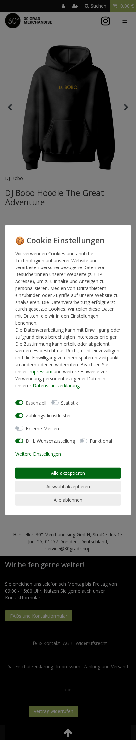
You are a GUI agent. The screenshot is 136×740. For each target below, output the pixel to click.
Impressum (40, 371)
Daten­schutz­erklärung (56, 385)
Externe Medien (42, 428)
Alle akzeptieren (68, 473)
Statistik (69, 402)
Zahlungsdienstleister (48, 415)
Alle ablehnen (68, 500)
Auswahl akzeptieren (68, 486)
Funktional (101, 441)
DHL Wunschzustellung (50, 441)
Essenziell (36, 402)
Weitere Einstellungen (38, 453)
